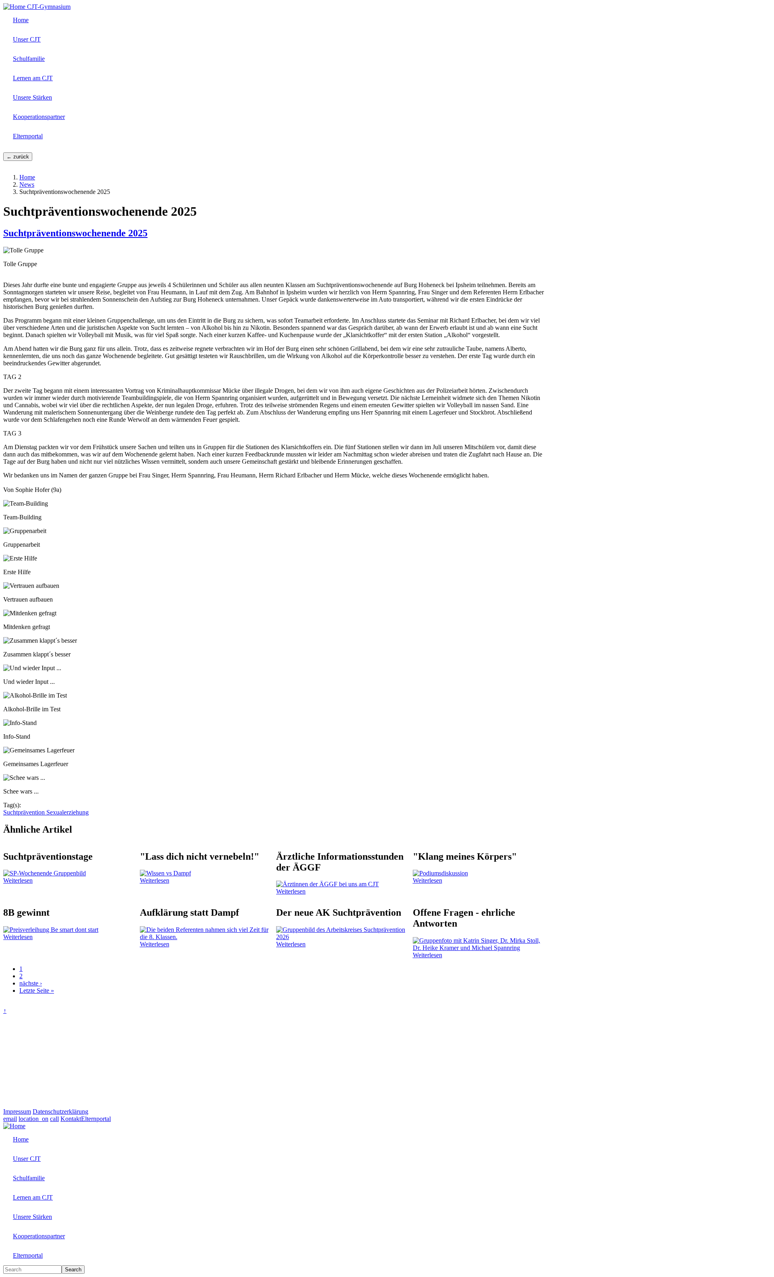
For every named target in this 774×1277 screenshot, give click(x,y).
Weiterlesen (18, 880)
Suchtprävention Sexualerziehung (46, 812)
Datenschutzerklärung (60, 1111)
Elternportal (28, 136)
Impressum (17, 1111)
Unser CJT (27, 39)
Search (73, 1270)
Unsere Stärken (32, 97)
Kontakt (70, 1118)
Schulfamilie (29, 58)
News (26, 184)
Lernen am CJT (33, 78)
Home (21, 20)
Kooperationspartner (39, 116)
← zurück (17, 157)
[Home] (15, 6)
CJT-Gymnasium (49, 6)
